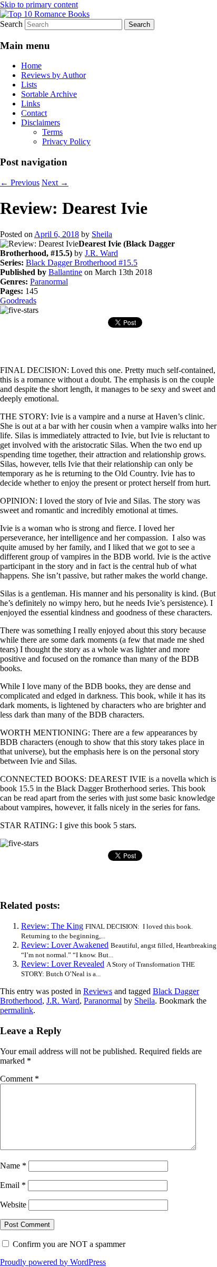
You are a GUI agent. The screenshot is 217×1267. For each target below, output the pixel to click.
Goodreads (18, 300)
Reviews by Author (53, 75)
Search (11, 23)
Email (13, 1185)
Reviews (97, 991)
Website (13, 1204)
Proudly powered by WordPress (53, 1262)
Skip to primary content (39, 4)
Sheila (102, 234)
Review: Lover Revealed (62, 963)
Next (55, 182)
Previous (20, 182)
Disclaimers (40, 122)
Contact (34, 113)
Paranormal (49, 281)
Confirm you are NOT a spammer (68, 1244)
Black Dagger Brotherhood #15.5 (81, 262)
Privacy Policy (66, 141)
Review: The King (52, 925)
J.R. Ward (101, 253)
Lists (29, 84)
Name (13, 1165)
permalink (16, 1010)
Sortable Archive (49, 94)
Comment (19, 1078)
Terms (52, 131)
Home (31, 65)
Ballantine (65, 272)
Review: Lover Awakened (64, 944)
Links (30, 103)
